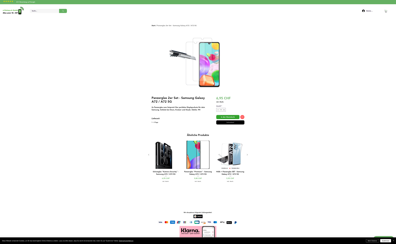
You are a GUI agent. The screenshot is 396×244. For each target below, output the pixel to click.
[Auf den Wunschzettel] (242, 117)
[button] (386, 11)
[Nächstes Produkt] (247, 154)
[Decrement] (218, 110)
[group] (198, 161)
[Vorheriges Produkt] (148, 154)
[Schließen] (393, 240)
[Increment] (224, 110)
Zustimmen (385, 241)
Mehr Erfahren (372, 241)
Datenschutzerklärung (126, 241)
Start (153, 26)
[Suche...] (63, 11)
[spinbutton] (221, 110)
